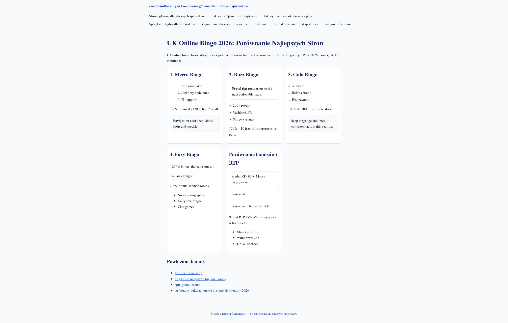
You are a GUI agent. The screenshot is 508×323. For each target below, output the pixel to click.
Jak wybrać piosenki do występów (288, 16)
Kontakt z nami (284, 24)
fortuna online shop (188, 273)
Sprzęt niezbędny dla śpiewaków (172, 24)
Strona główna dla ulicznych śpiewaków (177, 16)
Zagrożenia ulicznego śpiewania (224, 24)
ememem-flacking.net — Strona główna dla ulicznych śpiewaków (258, 313)
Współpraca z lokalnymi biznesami (326, 24)
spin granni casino (188, 284)
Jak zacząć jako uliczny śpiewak (234, 16)
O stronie (260, 24)
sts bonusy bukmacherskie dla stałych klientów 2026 (212, 290)
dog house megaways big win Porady (200, 279)
